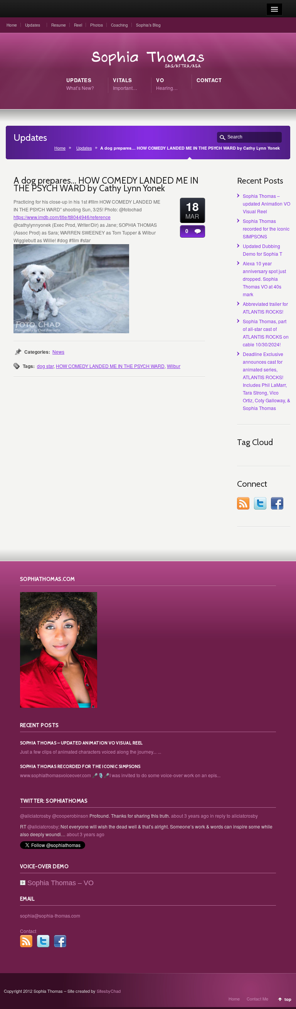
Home (12, 25)
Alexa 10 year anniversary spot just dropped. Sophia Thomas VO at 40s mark (264, 278)
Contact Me (257, 999)
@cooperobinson (70, 815)
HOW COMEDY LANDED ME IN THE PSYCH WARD (110, 366)
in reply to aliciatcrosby (234, 815)
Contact (28, 931)
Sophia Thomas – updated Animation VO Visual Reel (266, 203)
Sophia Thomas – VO (60, 883)
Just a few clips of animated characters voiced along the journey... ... (90, 751)
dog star (45, 366)
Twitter (260, 503)
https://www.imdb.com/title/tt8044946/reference (62, 217)
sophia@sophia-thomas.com (50, 915)
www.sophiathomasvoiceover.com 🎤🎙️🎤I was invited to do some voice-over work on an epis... (120, 775)
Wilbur (173, 366)
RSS (243, 503)
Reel (78, 25)
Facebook (277, 503)
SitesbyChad (109, 991)
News (58, 351)
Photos (96, 25)
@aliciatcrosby (35, 815)
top (287, 999)
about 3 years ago (190, 815)
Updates (32, 25)
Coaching (119, 25)
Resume (58, 25)
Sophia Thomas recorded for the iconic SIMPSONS (266, 229)
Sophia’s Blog (148, 25)
